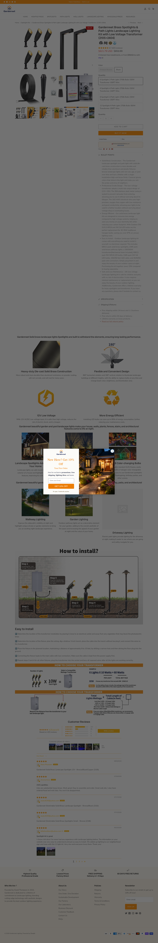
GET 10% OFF (61, 486)
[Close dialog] (112, 451)
